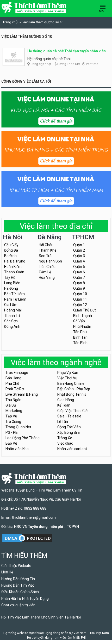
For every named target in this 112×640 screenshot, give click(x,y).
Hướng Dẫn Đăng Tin (18, 579)
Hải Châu (46, 245)
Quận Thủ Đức (85, 310)
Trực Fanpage (16, 373)
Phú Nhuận (82, 326)
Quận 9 (79, 288)
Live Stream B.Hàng (21, 394)
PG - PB (11, 432)
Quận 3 (79, 256)
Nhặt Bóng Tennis (71, 394)
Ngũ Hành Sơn (50, 261)
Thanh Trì (12, 316)
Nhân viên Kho (17, 449)
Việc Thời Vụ (67, 378)
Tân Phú (80, 332)
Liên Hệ (7, 572)
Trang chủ (10, 22)
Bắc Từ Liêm (14, 294)
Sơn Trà (45, 256)
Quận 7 (79, 277)
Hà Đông (11, 288)
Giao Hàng (65, 400)
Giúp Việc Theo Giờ (72, 411)
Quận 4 (79, 261)
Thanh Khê (48, 250)
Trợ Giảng (13, 421)
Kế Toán (63, 405)
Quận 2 (79, 250)
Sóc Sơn (11, 321)
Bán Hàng (13, 378)
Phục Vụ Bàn (67, 373)
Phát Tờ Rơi (14, 389)
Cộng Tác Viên (69, 427)
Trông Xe (64, 438)
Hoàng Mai (13, 310)
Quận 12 (80, 305)
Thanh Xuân (14, 272)
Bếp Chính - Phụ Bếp (73, 389)
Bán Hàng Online (70, 383)
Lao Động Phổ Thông (22, 438)
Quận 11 (80, 299)
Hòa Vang (47, 277)
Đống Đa (11, 250)
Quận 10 (80, 294)
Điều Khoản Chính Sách (20, 592)
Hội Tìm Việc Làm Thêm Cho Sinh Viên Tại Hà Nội (41, 617)
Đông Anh (12, 326)
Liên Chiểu (47, 267)
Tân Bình (80, 343)
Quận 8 (79, 283)
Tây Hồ (9, 277)
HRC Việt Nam (99, 633)
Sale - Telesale (69, 416)
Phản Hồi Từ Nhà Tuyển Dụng (25, 598)
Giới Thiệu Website (16, 566)
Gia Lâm (10, 305)
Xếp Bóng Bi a (68, 432)
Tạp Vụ (11, 416)
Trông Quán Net (18, 427)
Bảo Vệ (11, 443)
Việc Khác (65, 443)
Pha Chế (12, 383)
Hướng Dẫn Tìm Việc (17, 585)
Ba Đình (10, 256)
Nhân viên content (72, 449)
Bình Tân (80, 337)
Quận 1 (79, 245)
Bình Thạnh (82, 316)
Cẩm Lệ (45, 272)
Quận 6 (79, 272)
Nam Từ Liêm (15, 299)
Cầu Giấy (11, 245)
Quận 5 (79, 267)
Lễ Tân (62, 421)
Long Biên (12, 283)
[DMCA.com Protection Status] (27, 538)
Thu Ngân (13, 400)
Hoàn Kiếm (13, 267)
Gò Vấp (79, 321)
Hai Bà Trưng (14, 261)
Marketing (13, 411)
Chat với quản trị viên (18, 605)
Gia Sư (10, 405)
